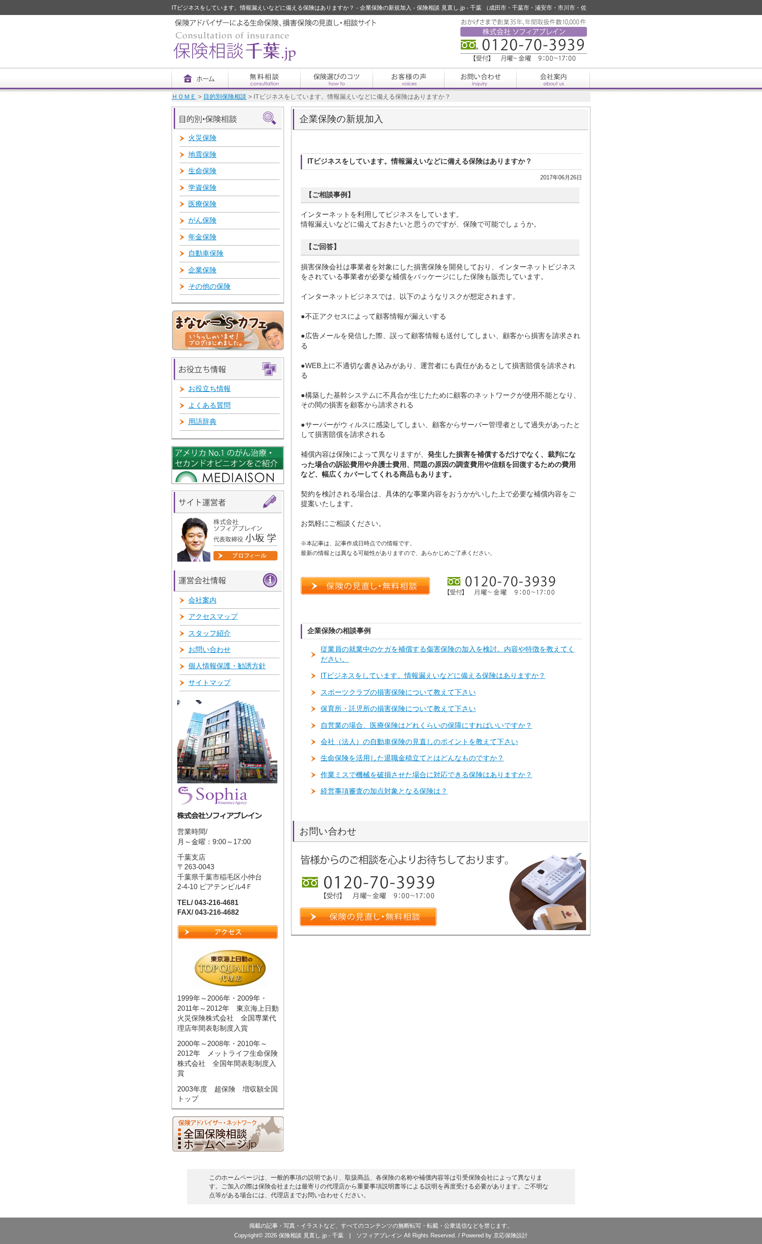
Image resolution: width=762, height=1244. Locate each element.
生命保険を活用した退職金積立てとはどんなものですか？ (412, 758)
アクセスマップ (213, 616)
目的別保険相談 (225, 96)
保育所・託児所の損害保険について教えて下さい (398, 708)
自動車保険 (206, 253)
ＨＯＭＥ (184, 96)
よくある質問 (209, 405)
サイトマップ (209, 682)
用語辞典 (202, 421)
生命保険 (202, 171)
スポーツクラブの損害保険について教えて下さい (398, 692)
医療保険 (202, 204)
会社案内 (202, 600)
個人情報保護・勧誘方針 (227, 666)
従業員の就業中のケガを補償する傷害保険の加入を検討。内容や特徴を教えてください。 (448, 654)
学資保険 (202, 187)
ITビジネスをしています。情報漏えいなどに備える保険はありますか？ (433, 675)
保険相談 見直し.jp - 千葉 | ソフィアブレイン (341, 1235)
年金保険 (202, 237)
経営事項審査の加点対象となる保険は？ (384, 791)
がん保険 (202, 220)
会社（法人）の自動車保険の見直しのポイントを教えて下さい (419, 741)
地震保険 (202, 154)
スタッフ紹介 (209, 633)
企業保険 (202, 270)
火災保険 (202, 138)
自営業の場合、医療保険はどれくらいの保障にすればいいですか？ (426, 725)
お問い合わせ (209, 649)
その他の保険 (209, 286)
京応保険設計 (510, 1235)
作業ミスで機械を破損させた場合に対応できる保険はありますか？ (426, 774)
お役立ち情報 (209, 388)
